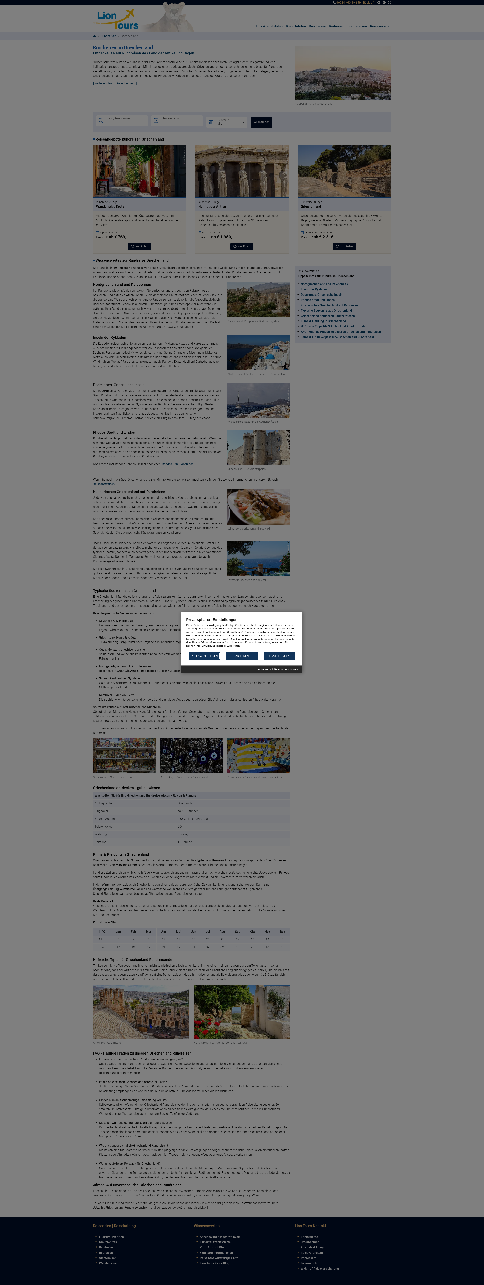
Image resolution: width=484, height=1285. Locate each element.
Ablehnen (242, 656)
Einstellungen (279, 656)
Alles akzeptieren (205, 656)
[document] (242, 634)
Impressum (264, 669)
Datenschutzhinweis (286, 669)
